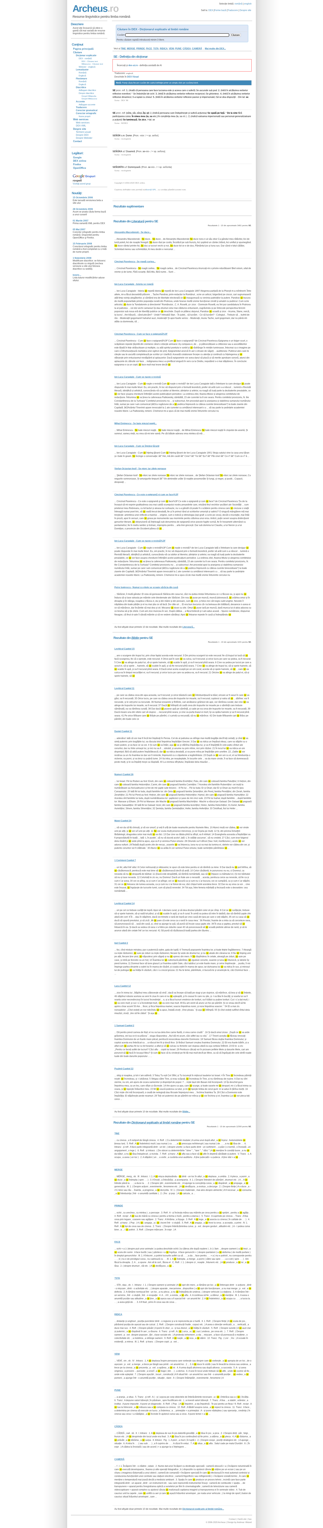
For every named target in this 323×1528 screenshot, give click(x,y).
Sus (250, 1519)
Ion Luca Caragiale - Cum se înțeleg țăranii (136, 446)
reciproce (199, 93)
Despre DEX (82, 135)
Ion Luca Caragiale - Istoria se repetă (133, 284)
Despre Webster (84, 138)
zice (144, 119)
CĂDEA (187, 48)
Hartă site (242, 1519)
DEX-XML (81, 125)
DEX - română (85, 58)
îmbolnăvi (141, 93)
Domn (129, 135)
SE (114, 90)
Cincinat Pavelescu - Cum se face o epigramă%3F (140, 334)
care (151, 90)
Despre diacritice (86, 93)
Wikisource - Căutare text (92, 64)
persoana (143, 90)
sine (235, 113)
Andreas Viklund (244, 1522)
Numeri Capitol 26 (123, 774)
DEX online (79, 160)
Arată (132, 90)
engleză (129, 73)
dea (224, 97)
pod (215, 90)
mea (143, 116)
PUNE (178, 48)
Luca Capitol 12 (122, 986)
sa (151, 116)
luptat (139, 97)
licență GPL (151, 190)
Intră (223, 90)
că (136, 90)
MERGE (131, 48)
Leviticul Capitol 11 (124, 688)
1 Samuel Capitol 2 (124, 1025)
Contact (77, 141)
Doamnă (130, 151)
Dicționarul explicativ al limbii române (156, 1122)
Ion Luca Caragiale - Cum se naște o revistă (137, 377)
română (238, 3)
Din (240, 97)
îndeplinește (181, 113)
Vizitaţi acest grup (82, 183)
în (227, 90)
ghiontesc (214, 93)
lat (243, 97)
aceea (178, 90)
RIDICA (164, 48)
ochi (152, 93)
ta (148, 116)
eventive (126, 93)
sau (223, 116)
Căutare (77, 52)
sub (211, 90)
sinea (137, 116)
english (248, 3)
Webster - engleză (87, 67)
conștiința (165, 116)
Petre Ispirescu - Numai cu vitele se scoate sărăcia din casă (146, 587)
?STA (156, 48)
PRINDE (140, 48)
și (173, 90)
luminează (131, 119)
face (156, 90)
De (228, 113)
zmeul (149, 97)
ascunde (203, 90)
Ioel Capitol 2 (121, 943)
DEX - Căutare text (89, 61)
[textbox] (177, 35)
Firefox (77, 164)
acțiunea (201, 113)
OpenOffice (79, 168)
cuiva (128, 116)
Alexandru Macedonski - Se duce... (132, 232)
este (169, 90)
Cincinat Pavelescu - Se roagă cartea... (135, 261)
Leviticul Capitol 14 (124, 903)
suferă (191, 90)
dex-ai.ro (133, 65)
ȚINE (123, 48)
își (144, 113)
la (232, 113)
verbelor (243, 90)
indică (156, 113)
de (148, 93)
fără (240, 113)
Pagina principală (83, 48)
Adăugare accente (87, 104)
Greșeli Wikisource (89, 99)
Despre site (245, 10)
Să (217, 97)
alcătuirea (234, 90)
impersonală (214, 116)
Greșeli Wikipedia (88, 96)
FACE (149, 48)
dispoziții (231, 97)
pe (218, 113)
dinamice (126, 97)
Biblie (135, 638)
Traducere (232, 10)
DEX (210, 10)
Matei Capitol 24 (122, 820)
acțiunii (118, 119)
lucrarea (163, 90)
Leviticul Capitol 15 (124, 648)
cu (144, 97)
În (133, 116)
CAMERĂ (197, 48)
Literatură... (188, 627)
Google (77, 157)
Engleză (82, 75)
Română (82, 73)
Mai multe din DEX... (215, 48)
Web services (83, 122)
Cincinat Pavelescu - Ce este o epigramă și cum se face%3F (146, 494)
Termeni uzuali (83, 132)
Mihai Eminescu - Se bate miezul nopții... (135, 423)
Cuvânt (120, 35)
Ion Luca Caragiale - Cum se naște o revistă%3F (139, 541)
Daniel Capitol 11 (123, 731)
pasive (195, 97)
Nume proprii (84, 116)
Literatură (137, 221)
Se (197, 90)
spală (214, 113)
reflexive (117, 93)
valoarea (202, 116)
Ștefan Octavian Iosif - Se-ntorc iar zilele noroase (140, 468)
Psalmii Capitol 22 (123, 1068)
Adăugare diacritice (87, 90)
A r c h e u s (95, 8)
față (222, 113)
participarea (119, 116)
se (220, 97)
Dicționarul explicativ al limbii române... (203, 1509)
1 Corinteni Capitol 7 (125, 860)
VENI (171, 48)
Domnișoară (134, 167)
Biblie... (186, 1111)
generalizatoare (243, 116)
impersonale (208, 97)
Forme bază (220, 10)
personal (229, 116)
